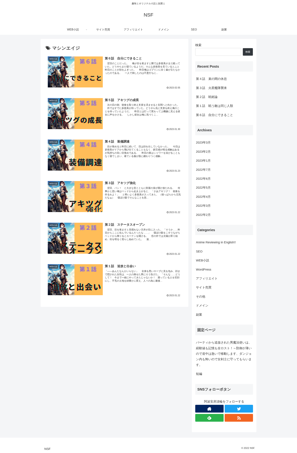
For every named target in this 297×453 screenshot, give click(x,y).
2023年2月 (203, 151)
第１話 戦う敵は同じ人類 (214, 106)
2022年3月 (203, 205)
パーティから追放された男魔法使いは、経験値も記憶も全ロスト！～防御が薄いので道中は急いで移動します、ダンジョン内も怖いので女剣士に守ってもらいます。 (224, 354)
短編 (199, 374)
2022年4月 (203, 196)
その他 (200, 296)
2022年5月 (203, 187)
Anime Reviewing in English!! (216, 242)
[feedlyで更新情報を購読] (209, 418)
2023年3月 (203, 142)
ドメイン (202, 305)
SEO (199, 251)
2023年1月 (203, 160)
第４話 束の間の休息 (211, 79)
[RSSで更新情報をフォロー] (239, 418)
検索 (198, 45)
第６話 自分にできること (214, 115)
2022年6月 (203, 178)
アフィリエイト (207, 278)
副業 (199, 314)
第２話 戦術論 (207, 97)
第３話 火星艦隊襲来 (211, 88)
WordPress (203, 269)
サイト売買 (203, 287)
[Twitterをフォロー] (239, 409)
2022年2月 (203, 215)
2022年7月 (203, 169)
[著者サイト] (209, 409)
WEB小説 (202, 260)
